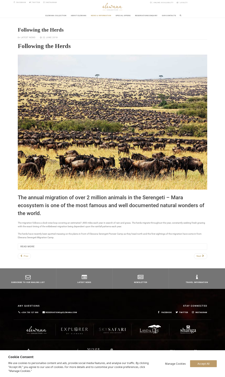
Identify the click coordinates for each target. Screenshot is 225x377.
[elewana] (112, 6)
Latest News (28, 37)
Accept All (203, 363)
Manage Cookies (175, 363)
